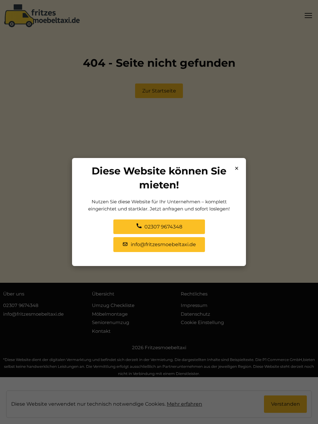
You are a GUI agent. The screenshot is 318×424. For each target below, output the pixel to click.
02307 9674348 (162, 227)
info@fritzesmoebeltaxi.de (162, 244)
